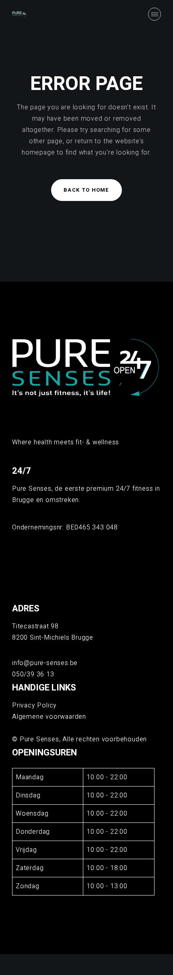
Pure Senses (39, 739)
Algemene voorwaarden (49, 717)
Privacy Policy (34, 705)
